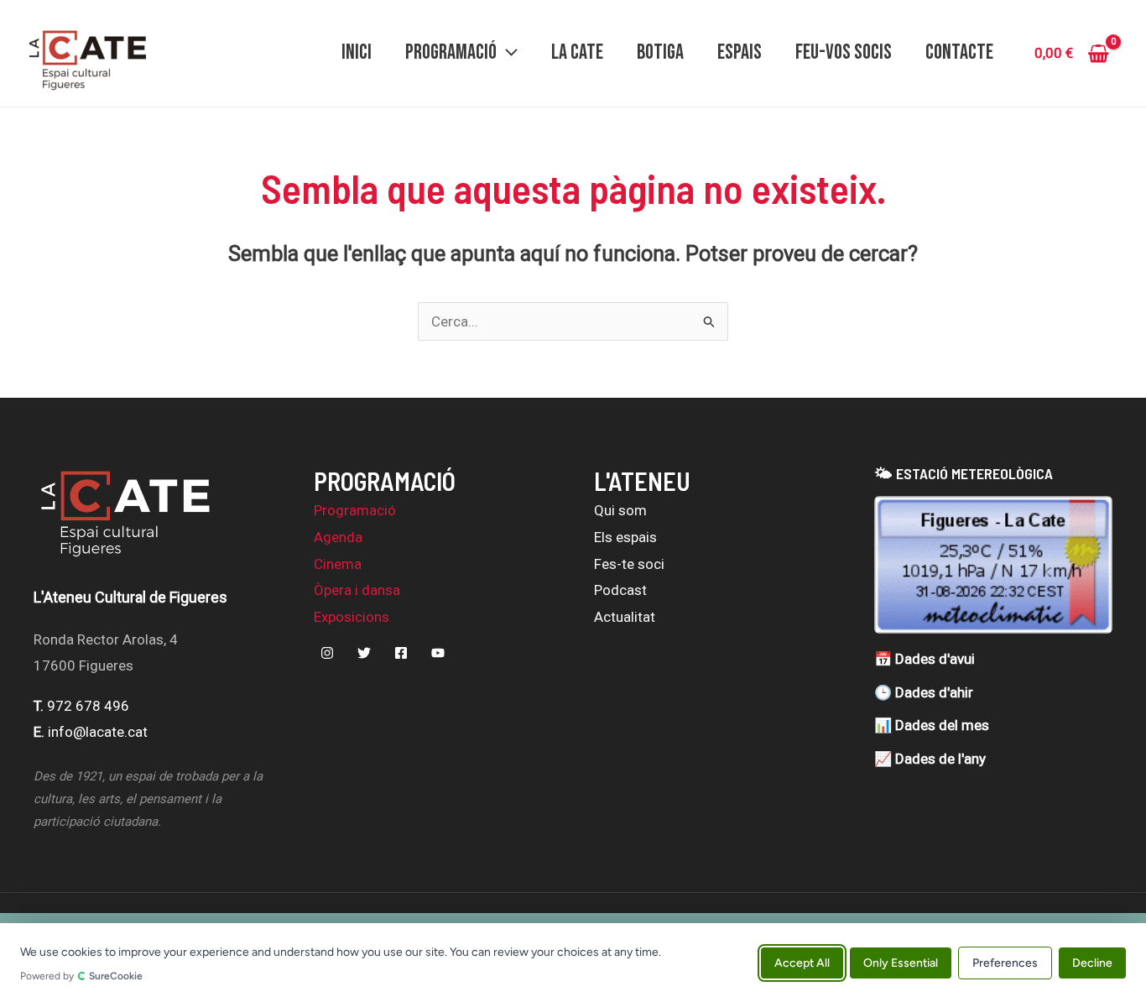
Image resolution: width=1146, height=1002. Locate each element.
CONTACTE (959, 52)
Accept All (802, 962)
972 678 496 (88, 705)
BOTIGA (660, 52)
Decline (1092, 962)
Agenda (338, 537)
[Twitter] (364, 652)
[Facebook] (401, 652)
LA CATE (577, 52)
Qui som (620, 510)
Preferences (1005, 962)
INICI (356, 52)
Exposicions (351, 616)
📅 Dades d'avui (924, 658)
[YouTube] (438, 652)
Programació (355, 510)
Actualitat (624, 616)
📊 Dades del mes (931, 725)
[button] (507, 52)
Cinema (338, 564)
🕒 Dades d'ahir (923, 692)
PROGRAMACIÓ (451, 52)
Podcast (620, 590)
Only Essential (900, 962)
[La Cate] (126, 522)
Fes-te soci (629, 564)
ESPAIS (739, 52)
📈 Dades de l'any (930, 758)
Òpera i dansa (357, 590)
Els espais (625, 537)
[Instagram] (327, 652)
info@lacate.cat (98, 731)
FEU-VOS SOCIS (843, 52)
